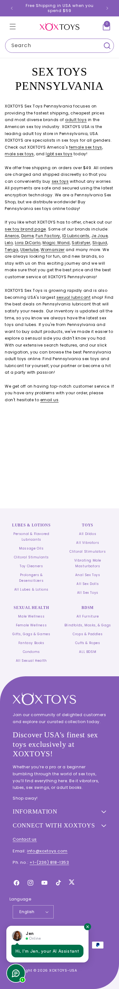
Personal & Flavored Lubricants (31, 536)
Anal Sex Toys (87, 575)
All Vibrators (87, 542)
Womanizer (52, 249)
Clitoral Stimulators (87, 551)
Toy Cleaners (31, 566)
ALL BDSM (87, 651)
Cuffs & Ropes (87, 643)
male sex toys (19, 154)
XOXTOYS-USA (63, 970)
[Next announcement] (107, 8)
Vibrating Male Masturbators (87, 563)
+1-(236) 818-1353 (49, 862)
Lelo (9, 242)
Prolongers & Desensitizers (31, 578)
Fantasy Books (31, 643)
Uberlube (29, 249)
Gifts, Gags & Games (31, 634)
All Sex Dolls (87, 583)
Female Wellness (31, 625)
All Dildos (87, 533)
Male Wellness (31, 616)
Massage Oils (31, 548)
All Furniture (87, 616)
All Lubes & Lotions (31, 589)
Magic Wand (56, 242)
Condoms (31, 651)
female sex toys (85, 147)
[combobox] (59, 46)
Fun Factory (48, 235)
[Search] (107, 45)
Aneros (12, 235)
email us (49, 399)
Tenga (11, 249)
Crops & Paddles (87, 634)
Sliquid (99, 242)
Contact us (25, 839)
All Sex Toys (87, 592)
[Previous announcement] (12, 8)
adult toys (76, 119)
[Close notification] (87, 926)
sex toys (60, 181)
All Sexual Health (31, 660)
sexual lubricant (73, 297)
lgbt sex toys (59, 154)
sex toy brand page (25, 229)
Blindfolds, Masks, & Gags (87, 625)
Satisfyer (81, 242)
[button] (13, 27)
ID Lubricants (75, 235)
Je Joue (99, 235)
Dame (27, 235)
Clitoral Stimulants (31, 557)
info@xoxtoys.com (47, 851)
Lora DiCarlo (28, 242)
